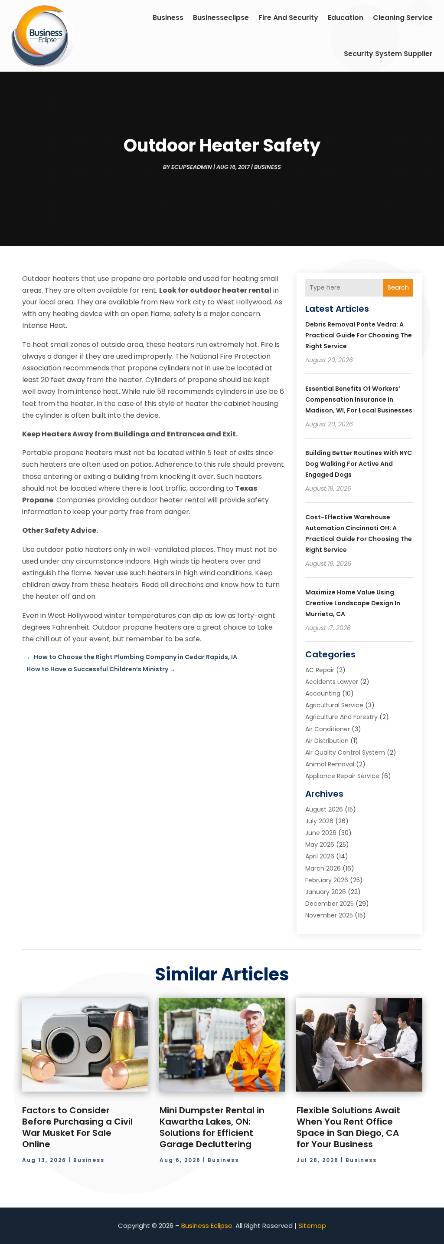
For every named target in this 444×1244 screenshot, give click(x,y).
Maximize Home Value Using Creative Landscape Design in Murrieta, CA (352, 603)
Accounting (322, 693)
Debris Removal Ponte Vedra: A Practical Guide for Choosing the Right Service (358, 335)
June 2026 (320, 832)
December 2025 (329, 903)
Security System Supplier (388, 54)
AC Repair (319, 670)
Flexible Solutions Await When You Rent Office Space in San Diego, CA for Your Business (348, 1127)
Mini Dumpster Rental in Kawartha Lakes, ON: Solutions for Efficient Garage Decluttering (212, 1127)
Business (168, 18)
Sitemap (312, 1225)
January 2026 (325, 892)
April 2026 (319, 856)
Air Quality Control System (345, 752)
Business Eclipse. (207, 1225)
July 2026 (319, 821)
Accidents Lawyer (331, 681)
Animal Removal (329, 764)
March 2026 (323, 868)
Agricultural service (334, 705)
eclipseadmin (191, 167)
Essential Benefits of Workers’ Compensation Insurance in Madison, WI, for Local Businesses (358, 399)
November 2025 (329, 915)
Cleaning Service (403, 18)
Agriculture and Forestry (341, 717)
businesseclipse (221, 18)
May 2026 (319, 844)
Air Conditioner (327, 729)
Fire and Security (288, 18)
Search (398, 287)
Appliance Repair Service (342, 776)
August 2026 (324, 809)
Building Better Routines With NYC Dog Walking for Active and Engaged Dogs (358, 464)
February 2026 (326, 880)
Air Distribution (327, 740)
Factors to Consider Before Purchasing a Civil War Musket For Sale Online (77, 1127)
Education (345, 18)
